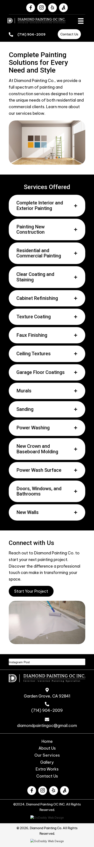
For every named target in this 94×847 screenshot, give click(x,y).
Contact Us (47, 776)
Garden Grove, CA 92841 (47, 696)
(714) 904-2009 (31, 34)
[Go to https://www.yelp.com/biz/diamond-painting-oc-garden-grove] (53, 790)
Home (47, 741)
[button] (30, 7)
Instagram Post (19, 662)
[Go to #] (64, 790)
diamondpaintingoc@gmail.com (47, 725)
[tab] (47, 205)
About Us (47, 748)
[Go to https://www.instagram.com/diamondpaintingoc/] (42, 790)
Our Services (47, 755)
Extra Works (47, 769)
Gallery (47, 762)
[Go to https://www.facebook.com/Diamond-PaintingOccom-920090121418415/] (31, 790)
